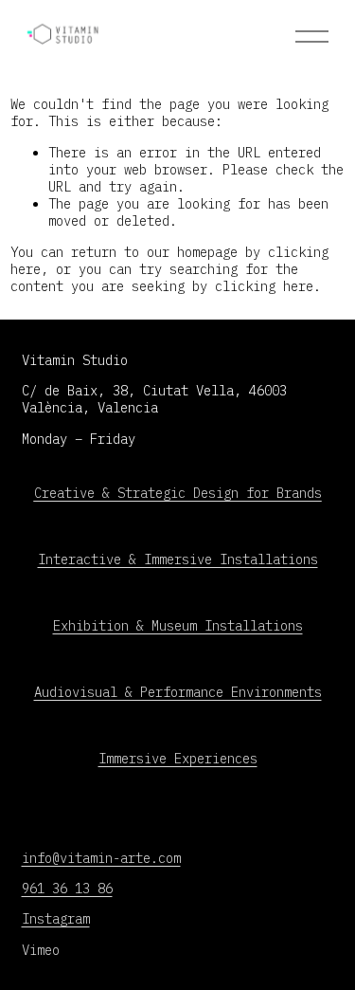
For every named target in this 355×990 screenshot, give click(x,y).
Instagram (56, 918)
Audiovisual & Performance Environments (178, 692)
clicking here (264, 286)
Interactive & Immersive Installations (178, 559)
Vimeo (41, 950)
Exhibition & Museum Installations (178, 625)
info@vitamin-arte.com (101, 858)
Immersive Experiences (177, 758)
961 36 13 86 (67, 888)
